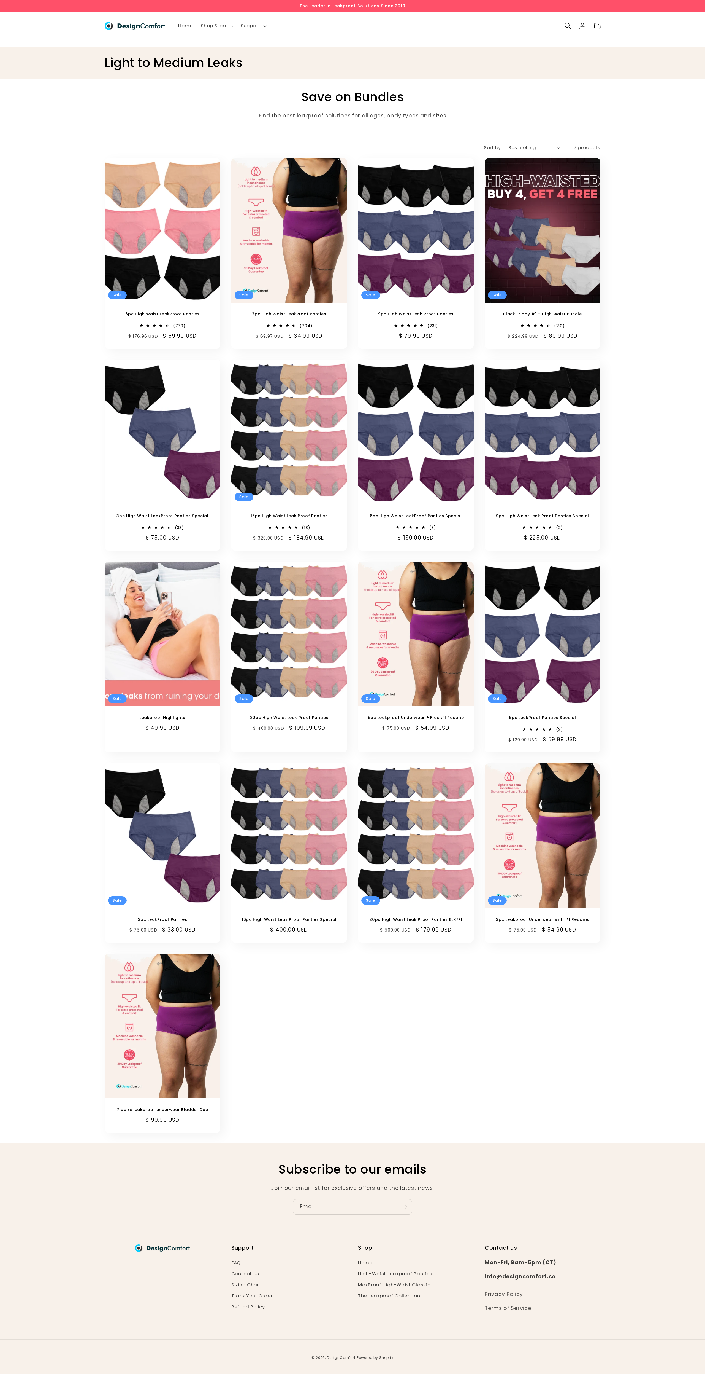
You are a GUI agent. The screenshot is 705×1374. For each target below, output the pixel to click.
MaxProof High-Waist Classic (394, 1284)
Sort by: (493, 147)
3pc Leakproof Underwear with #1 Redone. (542, 919)
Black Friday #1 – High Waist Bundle (542, 314)
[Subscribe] (404, 1207)
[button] (217, 26)
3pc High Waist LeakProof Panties (289, 314)
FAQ (236, 1262)
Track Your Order (252, 1295)
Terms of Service (508, 1308)
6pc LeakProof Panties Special (542, 717)
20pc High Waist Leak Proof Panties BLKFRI (415, 919)
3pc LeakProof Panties (162, 919)
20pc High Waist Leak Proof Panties (289, 717)
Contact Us (245, 1273)
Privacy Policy (504, 1294)
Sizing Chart (246, 1284)
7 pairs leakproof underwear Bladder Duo (162, 1109)
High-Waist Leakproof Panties (395, 1273)
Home (365, 1262)
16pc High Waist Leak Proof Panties (289, 516)
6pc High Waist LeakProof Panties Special (416, 516)
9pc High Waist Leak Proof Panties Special (542, 516)
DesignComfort (341, 1357)
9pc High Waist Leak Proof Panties (416, 314)
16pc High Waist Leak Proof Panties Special (289, 919)
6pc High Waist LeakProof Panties (162, 314)
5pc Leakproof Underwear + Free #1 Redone (416, 717)
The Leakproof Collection (389, 1295)
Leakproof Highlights (162, 717)
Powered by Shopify (375, 1357)
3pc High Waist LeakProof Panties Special (162, 516)
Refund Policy (248, 1306)
